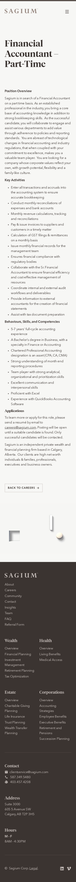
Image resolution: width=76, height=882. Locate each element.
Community (13, 596)
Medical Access (50, 660)
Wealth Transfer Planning (16, 731)
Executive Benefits (52, 722)
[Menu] (67, 11)
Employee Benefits (53, 716)
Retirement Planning (19, 670)
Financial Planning (18, 654)
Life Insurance (15, 716)
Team (9, 613)
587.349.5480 (20, 777)
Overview (12, 648)
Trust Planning (15, 722)
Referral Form (14, 624)
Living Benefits (50, 654)
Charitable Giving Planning (17, 708)
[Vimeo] (69, 868)
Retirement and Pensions (50, 731)
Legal (33, 868)
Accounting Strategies (47, 708)
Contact (10, 601)
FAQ (8, 619)
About (9, 584)
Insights (10, 607)
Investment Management (14, 662)
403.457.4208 (20, 782)
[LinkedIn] (62, 868)
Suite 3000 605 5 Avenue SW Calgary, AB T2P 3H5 (19, 809)
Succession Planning (54, 739)
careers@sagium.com (20, 427)
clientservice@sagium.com (29, 772)
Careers (10, 590)
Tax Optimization (17, 676)
